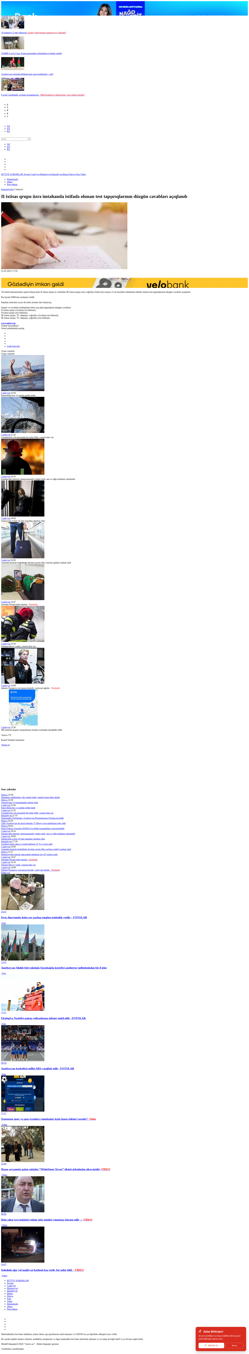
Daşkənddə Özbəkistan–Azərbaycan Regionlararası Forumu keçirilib (32, 818)
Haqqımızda (12, 179)
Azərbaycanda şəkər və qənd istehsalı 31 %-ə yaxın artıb (26, 844)
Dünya (72, 174)
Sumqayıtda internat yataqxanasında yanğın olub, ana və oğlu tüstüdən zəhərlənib (38, 833)
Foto (78, 174)
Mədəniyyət (45, 174)
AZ (8, 126)
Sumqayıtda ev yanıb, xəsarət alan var (18, 865)
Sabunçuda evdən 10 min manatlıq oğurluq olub (23, 839)
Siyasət (27, 174)
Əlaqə (9, 182)
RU (8, 131)
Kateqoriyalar (7, 189)
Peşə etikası (12, 184)
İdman (66, 174)
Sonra (234, 1345)
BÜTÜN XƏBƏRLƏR (12, 174)
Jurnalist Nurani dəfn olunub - (19, 859)
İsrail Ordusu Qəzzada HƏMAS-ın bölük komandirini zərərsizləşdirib (32, 828)
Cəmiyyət (35, 174)
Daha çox (6, 872)
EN (8, 128)
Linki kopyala (13, 346)
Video (83, 174)
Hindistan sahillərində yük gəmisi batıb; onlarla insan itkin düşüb (30, 797)
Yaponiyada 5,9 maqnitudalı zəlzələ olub (19, 802)
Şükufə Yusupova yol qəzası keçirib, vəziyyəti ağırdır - (30, 870)
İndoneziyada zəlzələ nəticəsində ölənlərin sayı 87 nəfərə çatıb (29, 854)
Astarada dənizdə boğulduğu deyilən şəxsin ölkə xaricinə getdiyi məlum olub (36, 849)
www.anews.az (8, 323)
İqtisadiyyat (57, 174)
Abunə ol (5, 745)
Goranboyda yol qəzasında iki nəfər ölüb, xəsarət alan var (27, 813)
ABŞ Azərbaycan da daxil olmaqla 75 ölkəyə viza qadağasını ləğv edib (33, 823)
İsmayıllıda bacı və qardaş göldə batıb (18, 808)
